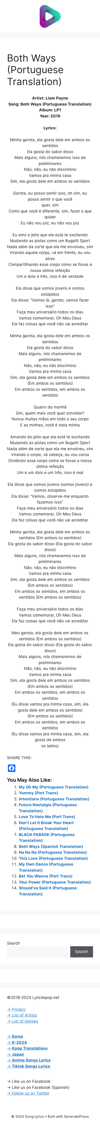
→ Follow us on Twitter (28, 1093)
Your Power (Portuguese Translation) (55, 882)
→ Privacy (16, 1009)
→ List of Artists (22, 1015)
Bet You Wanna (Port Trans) (46, 876)
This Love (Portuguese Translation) (53, 858)
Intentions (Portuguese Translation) (54, 799)
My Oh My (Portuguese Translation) (54, 787)
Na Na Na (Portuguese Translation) (53, 852)
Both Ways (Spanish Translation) (51, 846)
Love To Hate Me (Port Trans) (47, 816)
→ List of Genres (22, 1021)
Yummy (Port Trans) (38, 793)
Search (13, 943)
